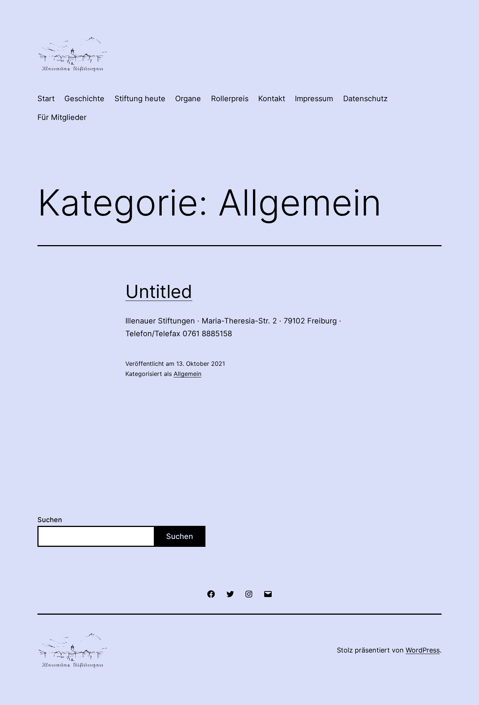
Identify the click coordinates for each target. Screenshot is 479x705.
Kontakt (271, 98)
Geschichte (84, 98)
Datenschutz (365, 98)
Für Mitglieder (61, 117)
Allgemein (187, 373)
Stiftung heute (140, 98)
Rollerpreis (229, 98)
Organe (188, 98)
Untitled (158, 291)
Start (46, 98)
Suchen (49, 520)
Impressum (314, 98)
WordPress (423, 650)
